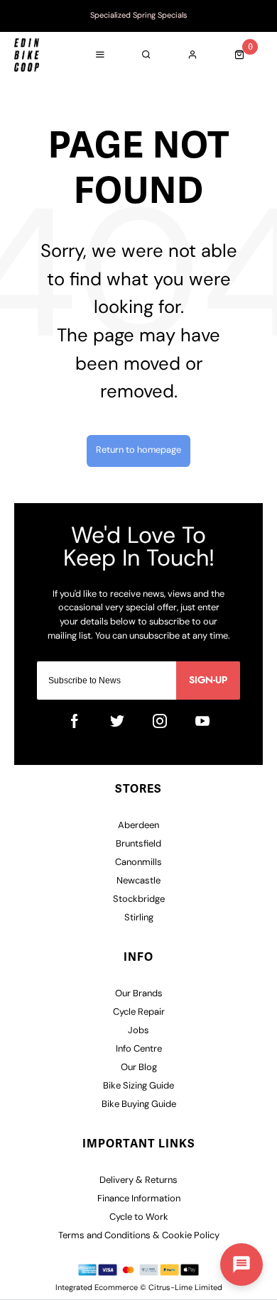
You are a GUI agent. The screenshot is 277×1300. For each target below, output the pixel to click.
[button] (241, 1264)
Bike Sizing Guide (138, 1086)
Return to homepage (138, 450)
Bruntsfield (138, 844)
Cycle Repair (139, 1012)
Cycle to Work (138, 1217)
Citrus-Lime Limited (185, 1288)
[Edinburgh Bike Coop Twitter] (117, 721)
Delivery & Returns (138, 1180)
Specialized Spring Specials (139, 16)
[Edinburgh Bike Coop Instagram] (159, 721)
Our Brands (139, 993)
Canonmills (138, 862)
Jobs (138, 1030)
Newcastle (138, 881)
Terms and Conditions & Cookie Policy (138, 1235)
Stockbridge (139, 899)
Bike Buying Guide (139, 1104)
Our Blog (139, 1067)
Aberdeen (138, 825)
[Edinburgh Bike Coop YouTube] (202, 721)
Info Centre (139, 1049)
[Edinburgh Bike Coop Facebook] (74, 721)
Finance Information (138, 1198)
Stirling (138, 917)
